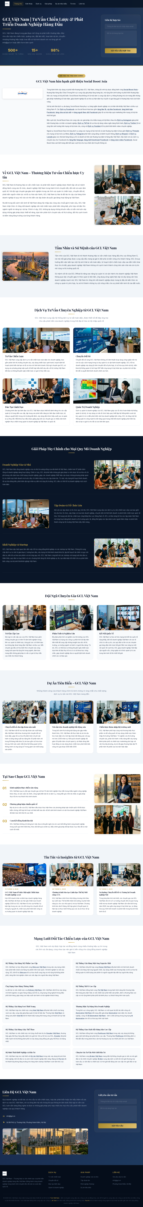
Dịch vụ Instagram (124, 120)
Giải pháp (48, 4)
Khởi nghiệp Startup (87, 1184)
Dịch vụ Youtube (94, 126)
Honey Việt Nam (105, 967)
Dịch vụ (38, 4)
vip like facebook (114, 109)
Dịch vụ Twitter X (131, 123)
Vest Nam (58, 1013)
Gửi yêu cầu (117, 1126)
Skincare (23, 972)
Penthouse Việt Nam (105, 1033)
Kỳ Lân (61, 1059)
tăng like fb (101, 109)
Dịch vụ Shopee (121, 134)
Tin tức (73, 4)
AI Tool (54, 1200)
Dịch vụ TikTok (83, 123)
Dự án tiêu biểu (61, 4)
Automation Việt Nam (84, 1013)
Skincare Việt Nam (39, 967)
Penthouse (120, 1036)
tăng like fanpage (76, 140)
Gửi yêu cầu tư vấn (119, 1177)
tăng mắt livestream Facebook (96, 140)
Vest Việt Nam (38, 1010)
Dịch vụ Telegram (77, 134)
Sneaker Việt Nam (53, 1033)
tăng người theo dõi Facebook (86, 112)
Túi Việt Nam (102, 990)
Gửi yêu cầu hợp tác (121, 51)
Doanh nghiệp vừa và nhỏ (89, 1177)
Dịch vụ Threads (132, 131)
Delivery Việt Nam (35, 990)
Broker (100, 1059)
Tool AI (87, 1200)
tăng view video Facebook (121, 140)
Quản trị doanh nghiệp (56, 1187)
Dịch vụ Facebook (67, 109)
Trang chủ (18, 4)
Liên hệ (81, 4)
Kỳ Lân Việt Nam (37, 1056)
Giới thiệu (29, 4)
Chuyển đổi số (53, 1180)
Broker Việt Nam (96, 1056)
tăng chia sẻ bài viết (63, 112)
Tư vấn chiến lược (54, 1177)
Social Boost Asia (131, 90)
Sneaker (57, 1036)
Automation (113, 1013)
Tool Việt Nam (54, 1198)
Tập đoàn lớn (85, 1180)
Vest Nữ (20, 1016)
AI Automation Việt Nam (97, 1016)
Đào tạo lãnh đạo (54, 1184)
